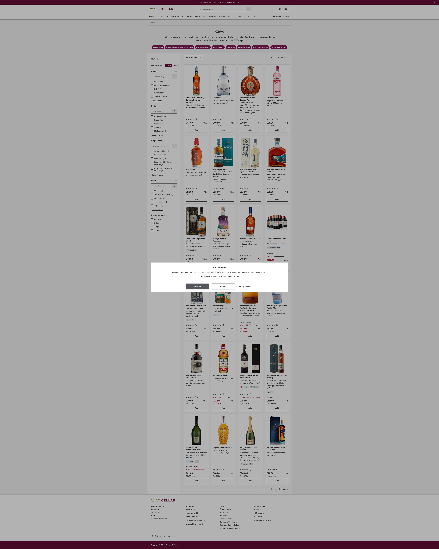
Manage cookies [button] (245, 286)
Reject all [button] (223, 286)
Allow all (197, 286)
